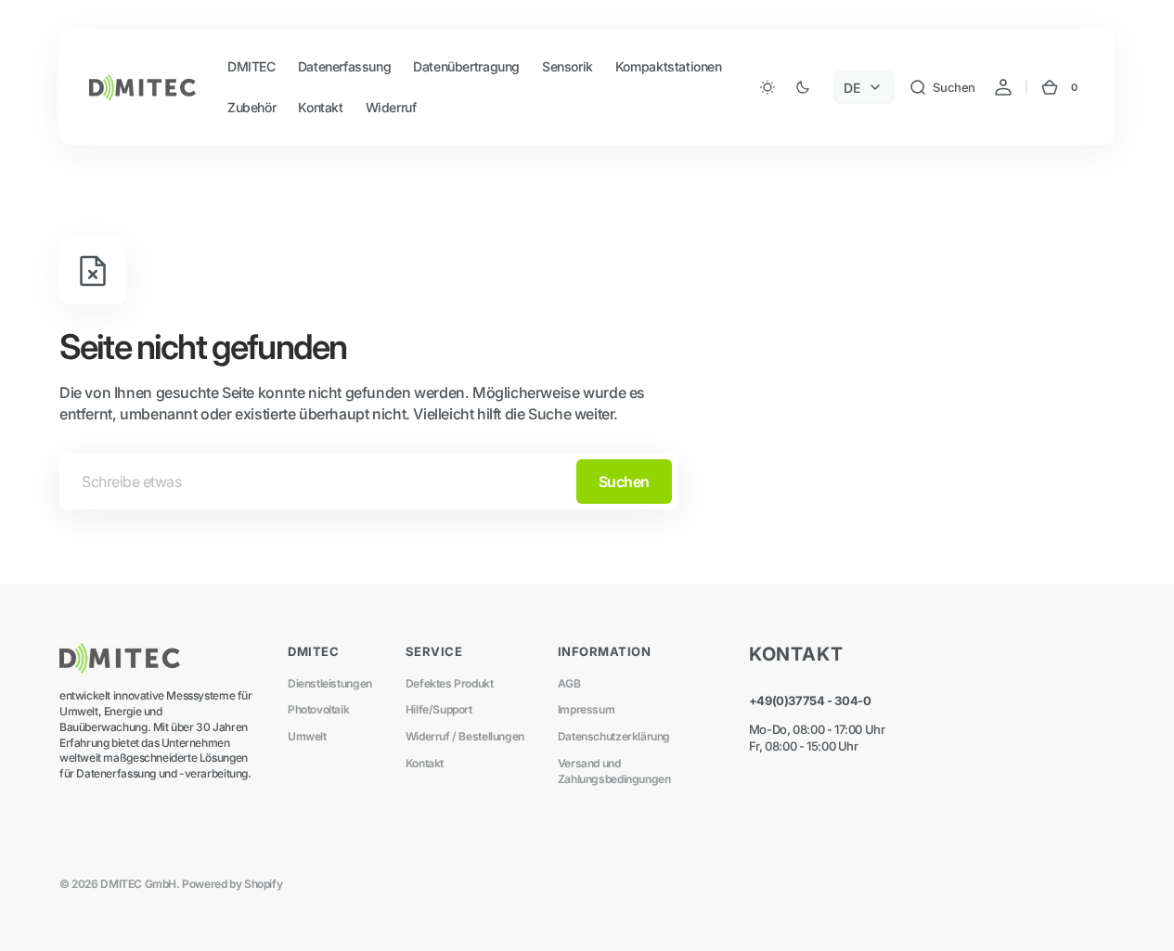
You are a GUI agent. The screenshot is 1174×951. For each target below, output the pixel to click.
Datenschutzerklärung (614, 736)
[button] (942, 87)
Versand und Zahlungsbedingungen (614, 771)
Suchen (624, 481)
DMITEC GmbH (138, 884)
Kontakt (425, 763)
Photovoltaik (318, 709)
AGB (569, 683)
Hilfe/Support (439, 709)
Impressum (586, 709)
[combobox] (368, 481)
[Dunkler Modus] (785, 87)
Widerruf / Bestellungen (465, 736)
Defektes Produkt (450, 683)
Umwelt (307, 736)
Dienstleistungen (330, 683)
